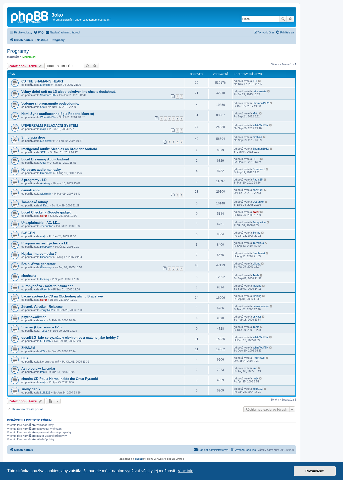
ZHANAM (28, 348)
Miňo (255, 113)
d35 (42, 351)
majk (43, 128)
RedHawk (46, 246)
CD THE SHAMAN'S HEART (42, 81)
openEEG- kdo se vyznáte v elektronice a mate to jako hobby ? (70, 337)
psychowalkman (33, 317)
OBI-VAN (45, 340)
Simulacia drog (33, 137)
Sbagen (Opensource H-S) (41, 327)
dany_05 (258, 189)
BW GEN (28, 233)
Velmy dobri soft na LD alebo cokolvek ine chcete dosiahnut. (68, 92)
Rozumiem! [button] (314, 471)
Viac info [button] (185, 471)
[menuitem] (39, 32)
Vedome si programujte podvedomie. (50, 103)
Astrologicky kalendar (38, 368)
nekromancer (261, 306)
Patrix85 (258, 179)
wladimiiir (45, 193)
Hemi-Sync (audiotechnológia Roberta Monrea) (57, 114)
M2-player (46, 140)
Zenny (256, 232)
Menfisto (45, 84)
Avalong (45, 183)
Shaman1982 (48, 95)
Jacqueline (46, 226)
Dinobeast (46, 256)
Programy (18, 51)
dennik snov (30, 190)
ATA (255, 80)
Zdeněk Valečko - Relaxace (42, 307)
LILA (25, 358)
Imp (42, 371)
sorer (43, 215)
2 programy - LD (33, 180)
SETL (43, 152)
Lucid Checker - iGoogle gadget (46, 212)
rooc (43, 320)
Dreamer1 (46, 172)
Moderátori (28, 56)
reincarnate (259, 91)
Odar (43, 162)
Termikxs (258, 242)
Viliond (256, 263)
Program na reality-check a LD (44, 243)
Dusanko (258, 201)
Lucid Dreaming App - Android (45, 159)
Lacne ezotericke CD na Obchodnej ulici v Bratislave (62, 296)
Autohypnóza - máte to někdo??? (47, 286)
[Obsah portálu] (29, 16)
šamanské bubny (34, 202)
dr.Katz (44, 205)
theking (44, 279)
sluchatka (28, 276)
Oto (42, 106)
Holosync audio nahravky (41, 169)
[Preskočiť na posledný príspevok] (259, 80)
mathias (257, 137)
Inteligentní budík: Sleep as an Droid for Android (59, 149)
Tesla (256, 275)
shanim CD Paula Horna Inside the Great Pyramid (59, 379)
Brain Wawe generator (38, 264)
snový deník (30, 389)
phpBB (139, 458)
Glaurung (45, 267)
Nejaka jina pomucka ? (39, 253)
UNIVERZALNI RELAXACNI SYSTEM (49, 125)
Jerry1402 (46, 310)
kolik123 (45, 392)
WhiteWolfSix (48, 117)
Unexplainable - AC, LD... (40, 223)
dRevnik (45, 289)
